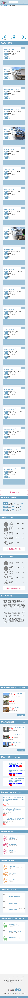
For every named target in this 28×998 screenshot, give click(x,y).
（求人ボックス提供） (17, 792)
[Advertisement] (14, 20)
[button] (14, 549)
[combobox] (13, 2)
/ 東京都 (5, 5)
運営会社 (4, 993)
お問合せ (24, 993)
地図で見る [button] (15, 492)
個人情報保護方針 (16, 993)
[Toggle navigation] (25, 2)
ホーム (2, 5)
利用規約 (9, 993)
